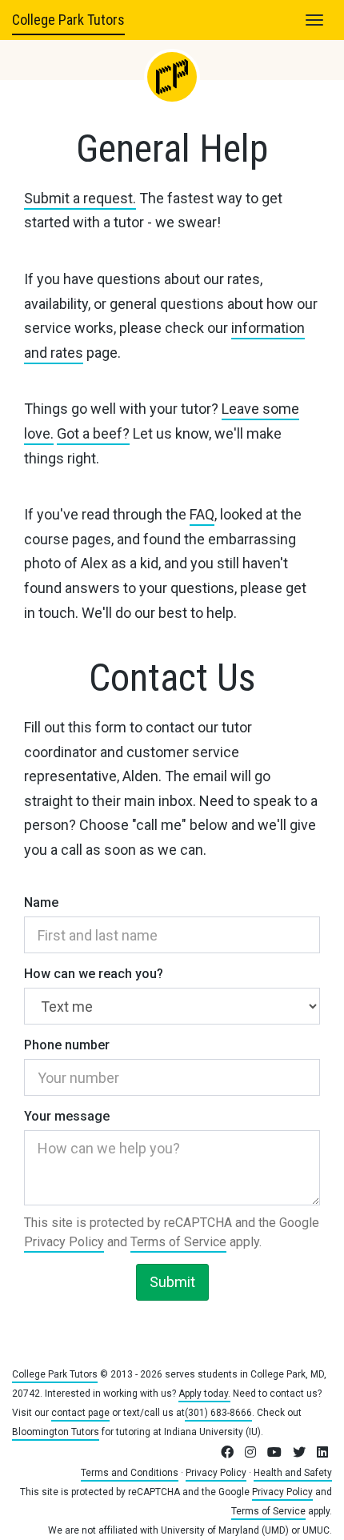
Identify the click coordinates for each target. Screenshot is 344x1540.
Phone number (67, 1045)
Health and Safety (293, 1472)
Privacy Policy (64, 1241)
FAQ (202, 514)
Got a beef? (93, 433)
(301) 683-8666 (218, 1412)
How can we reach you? (93, 973)
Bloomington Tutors (55, 1432)
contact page (80, 1412)
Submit (172, 1281)
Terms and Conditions (129, 1472)
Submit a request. (80, 198)
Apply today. (204, 1393)
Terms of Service (178, 1241)
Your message (67, 1116)
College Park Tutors (68, 19)
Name (41, 902)
